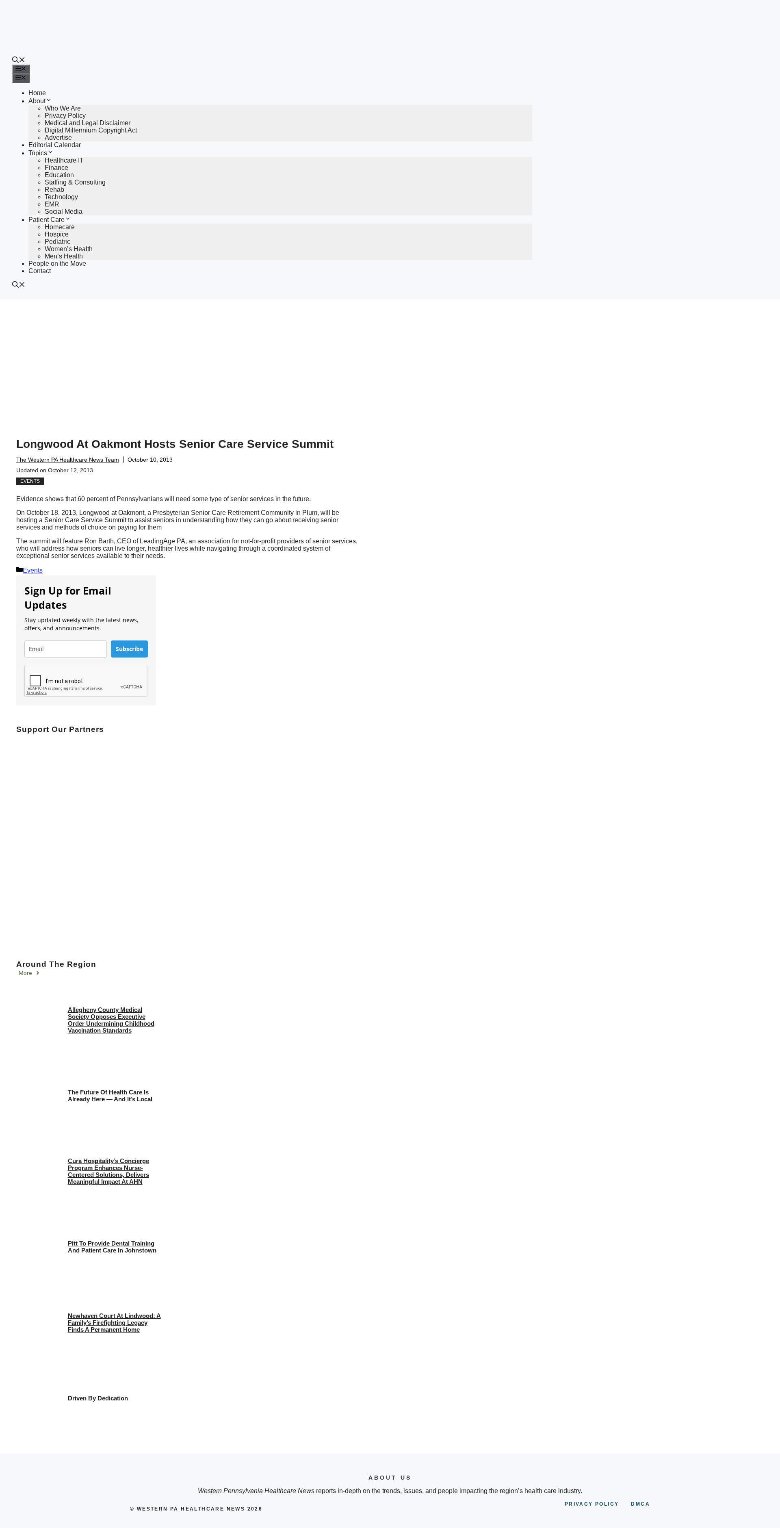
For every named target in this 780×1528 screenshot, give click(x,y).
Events (30, 481)
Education (59, 174)
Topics (37, 153)
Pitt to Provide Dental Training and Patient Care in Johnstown (112, 1247)
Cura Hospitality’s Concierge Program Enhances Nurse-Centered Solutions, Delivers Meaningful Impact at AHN (108, 1171)
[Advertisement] (390, 360)
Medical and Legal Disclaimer (87, 122)
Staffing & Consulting (75, 182)
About (37, 101)
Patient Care (46, 219)
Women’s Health (69, 248)
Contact (39, 270)
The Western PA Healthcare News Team (67, 459)
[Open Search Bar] (18, 60)
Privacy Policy (65, 115)
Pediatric (57, 241)
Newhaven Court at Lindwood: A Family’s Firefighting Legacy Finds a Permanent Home (114, 1322)
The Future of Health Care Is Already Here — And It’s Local (110, 1096)
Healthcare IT (64, 160)
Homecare (60, 227)
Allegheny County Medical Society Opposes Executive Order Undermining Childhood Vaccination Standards (111, 1020)
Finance (56, 167)
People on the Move (57, 263)
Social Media (63, 211)
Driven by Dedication (98, 1398)
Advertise (58, 137)
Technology (61, 196)
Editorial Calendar (54, 144)
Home (37, 92)
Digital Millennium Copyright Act (91, 130)
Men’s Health (64, 256)
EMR (52, 204)
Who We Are (63, 108)
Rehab (54, 189)
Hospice (57, 234)
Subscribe (129, 649)
